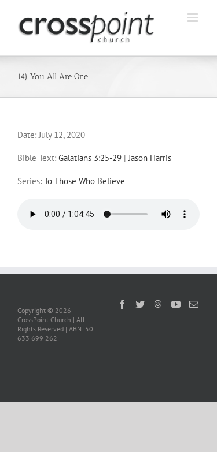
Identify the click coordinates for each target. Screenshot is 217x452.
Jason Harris (149, 157)
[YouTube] (176, 304)
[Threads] (158, 303)
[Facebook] (122, 304)
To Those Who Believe (84, 180)
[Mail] (193, 304)
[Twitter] (140, 304)
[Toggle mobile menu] (193, 18)
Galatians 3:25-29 (90, 157)
